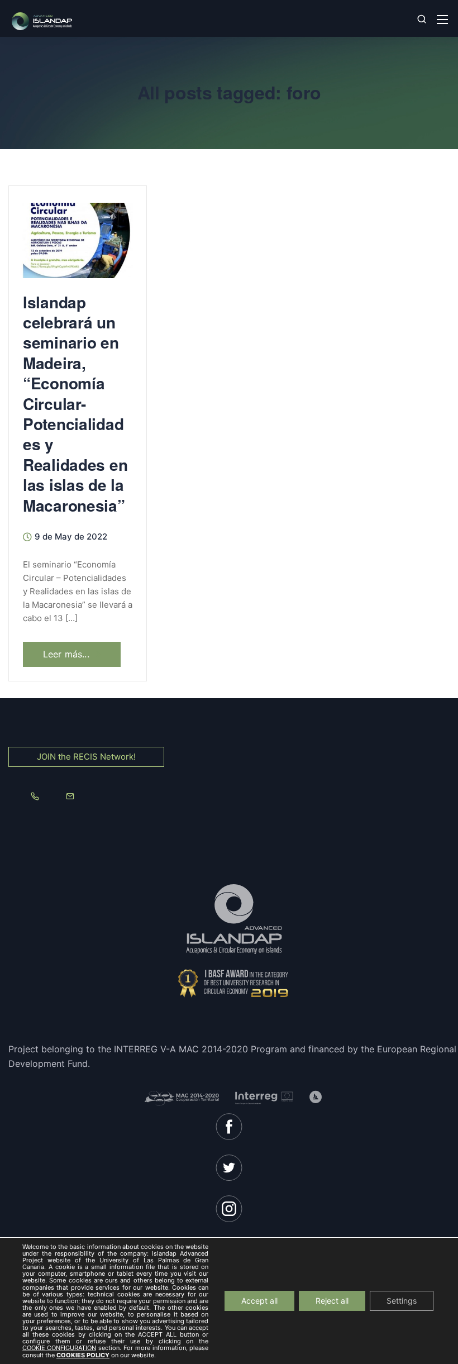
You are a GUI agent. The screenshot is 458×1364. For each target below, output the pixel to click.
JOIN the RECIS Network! (86, 756)
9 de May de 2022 (71, 537)
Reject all (332, 1300)
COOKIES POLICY (82, 1355)
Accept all (259, 1300)
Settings (402, 1300)
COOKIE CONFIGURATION (59, 1348)
